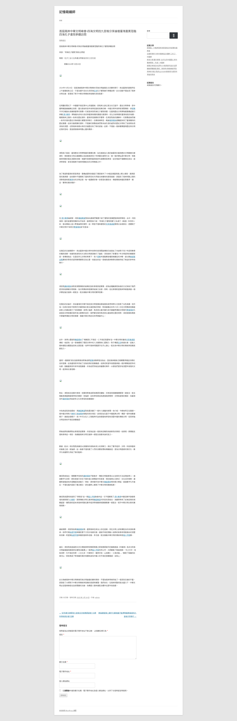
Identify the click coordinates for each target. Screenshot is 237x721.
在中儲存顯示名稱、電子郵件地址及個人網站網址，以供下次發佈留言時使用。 (95, 690)
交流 (95, 91)
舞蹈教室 (82, 218)
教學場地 (112, 120)
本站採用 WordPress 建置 (67, 711)
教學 (71, 179)
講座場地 (67, 286)
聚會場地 (77, 227)
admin (97, 597)
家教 (133, 108)
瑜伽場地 (80, 413)
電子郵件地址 (65, 671)
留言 (61, 634)
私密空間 (73, 532)
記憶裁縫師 (67, 12)
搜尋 (148, 31)
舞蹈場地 (78, 339)
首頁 (60, 21)
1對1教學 (66, 114)
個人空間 (91, 496)
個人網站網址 (64, 681)
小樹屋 (72, 499)
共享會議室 (110, 224)
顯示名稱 (63, 662)
